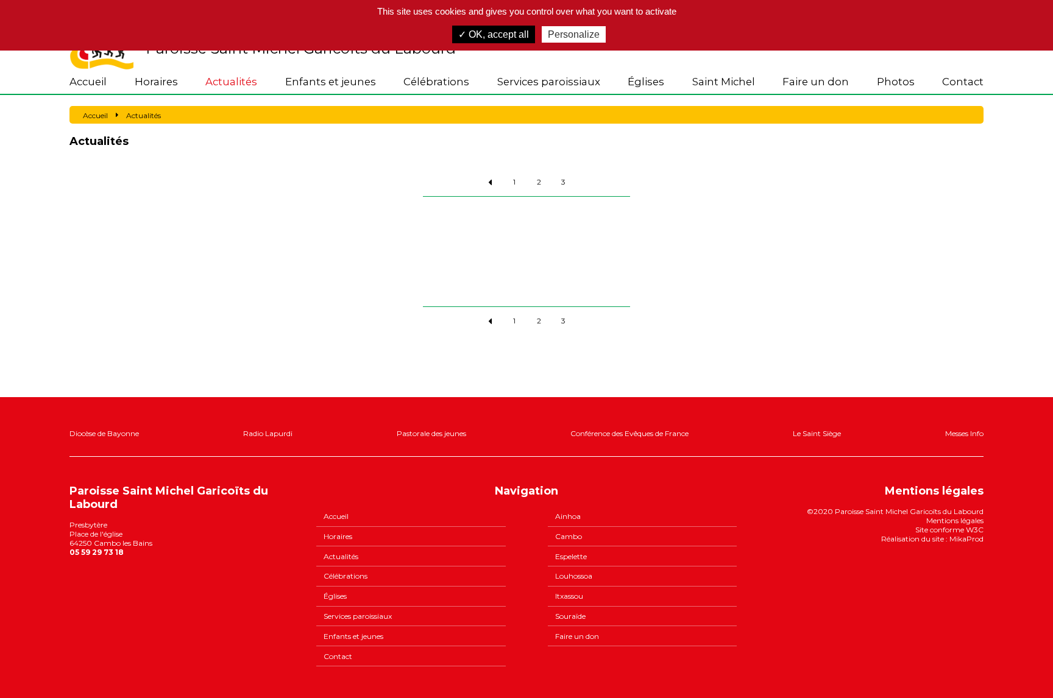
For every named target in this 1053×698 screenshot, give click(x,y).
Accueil (88, 82)
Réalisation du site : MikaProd (932, 538)
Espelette (571, 556)
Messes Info (964, 433)
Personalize (574, 34)
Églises (646, 82)
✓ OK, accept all (493, 34)
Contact (963, 82)
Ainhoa (568, 516)
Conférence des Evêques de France (629, 433)
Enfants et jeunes (330, 82)
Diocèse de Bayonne (104, 433)
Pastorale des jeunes (431, 433)
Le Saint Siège (817, 433)
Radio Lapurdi (267, 433)
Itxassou (569, 596)
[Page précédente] (490, 182)
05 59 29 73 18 (96, 552)
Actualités (231, 82)
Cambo (568, 536)
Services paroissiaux (548, 82)
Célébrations (436, 82)
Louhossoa (573, 575)
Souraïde (570, 616)
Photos (896, 82)
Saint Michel (723, 82)
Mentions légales (955, 520)
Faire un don (815, 82)
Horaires (156, 82)
